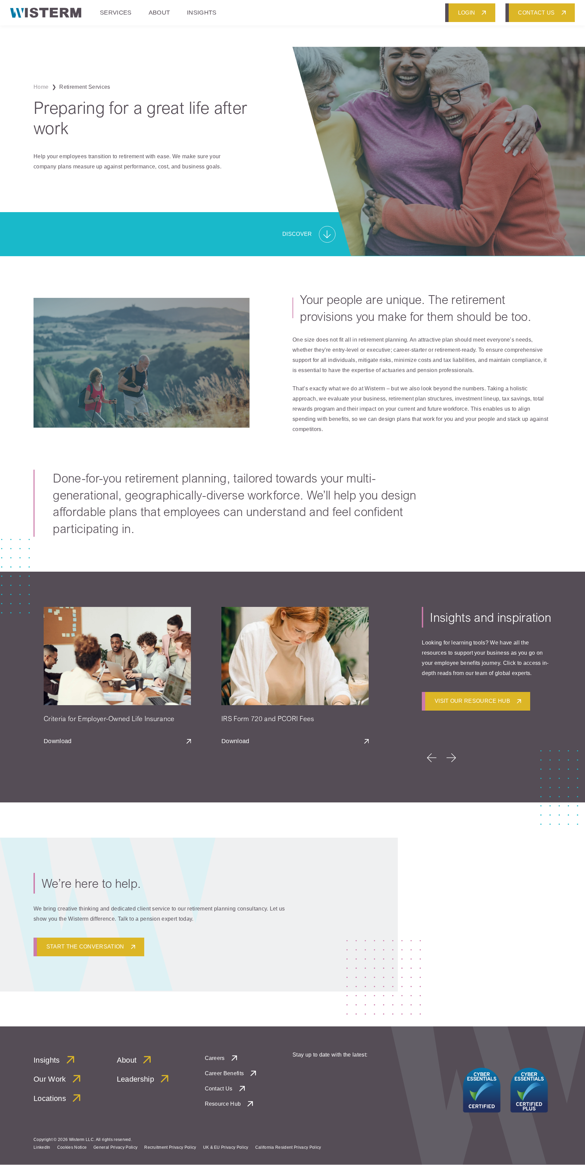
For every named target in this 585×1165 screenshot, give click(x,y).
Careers (215, 1058)
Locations (50, 1098)
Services (116, 12)
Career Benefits (224, 1073)
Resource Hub (223, 1104)
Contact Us (219, 1088)
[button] (431, 757)
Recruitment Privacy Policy (170, 1147)
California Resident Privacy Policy (288, 1147)
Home (41, 87)
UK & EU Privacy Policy (225, 1147)
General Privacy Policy (115, 1147)
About (159, 12)
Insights (202, 12)
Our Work (50, 1079)
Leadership (135, 1079)
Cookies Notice (72, 1147)
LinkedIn (42, 1147)
